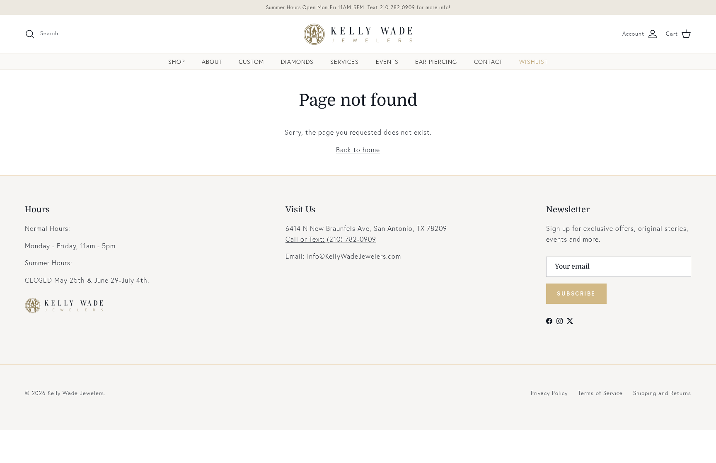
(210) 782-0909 (330, 239)
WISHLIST (533, 61)
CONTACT (488, 61)
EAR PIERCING (436, 61)
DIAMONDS (297, 61)
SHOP (176, 61)
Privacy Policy (549, 393)
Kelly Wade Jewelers (76, 393)
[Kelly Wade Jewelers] (358, 34)
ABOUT (212, 61)
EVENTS (387, 61)
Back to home (358, 149)
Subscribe (576, 293)
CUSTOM (251, 61)
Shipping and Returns (662, 393)
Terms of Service (600, 393)
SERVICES (344, 61)
